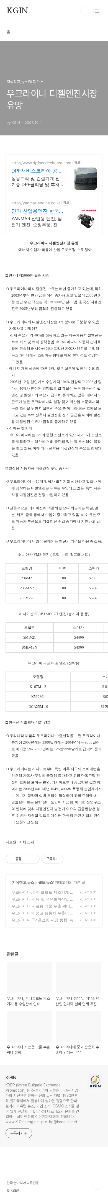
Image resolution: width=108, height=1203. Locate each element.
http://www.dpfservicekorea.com (41, 162)
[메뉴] (97, 11)
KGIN (17, 11)
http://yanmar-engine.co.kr (35, 202)
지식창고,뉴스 (23, 882)
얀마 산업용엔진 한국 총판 (35, 211)
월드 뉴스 (45, 882)
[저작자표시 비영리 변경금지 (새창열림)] (70, 859)
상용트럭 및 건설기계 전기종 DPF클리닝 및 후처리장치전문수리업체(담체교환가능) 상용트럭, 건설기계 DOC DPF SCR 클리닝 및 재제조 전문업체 (36, 181)
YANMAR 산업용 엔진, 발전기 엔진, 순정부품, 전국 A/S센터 (36, 222)
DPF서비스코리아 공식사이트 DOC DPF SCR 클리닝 (36, 171)
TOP (96, 1185)
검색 (85, 11)
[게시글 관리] (33, 859)
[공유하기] (26, 859)
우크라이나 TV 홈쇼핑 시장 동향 (39, 919)
